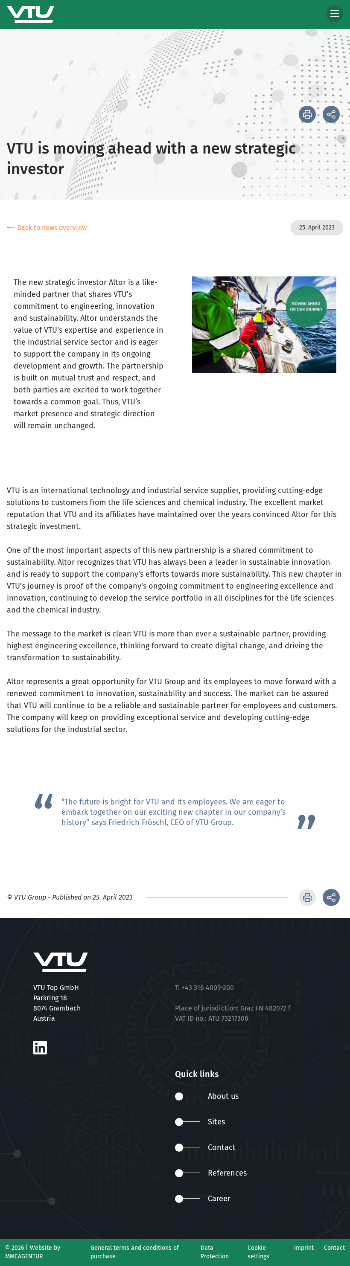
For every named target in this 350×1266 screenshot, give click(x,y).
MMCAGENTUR (24, 1256)
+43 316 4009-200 (207, 988)
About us (223, 1096)
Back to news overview (52, 228)
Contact (222, 1147)
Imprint (304, 1247)
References (227, 1173)
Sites (216, 1122)
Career (219, 1198)
